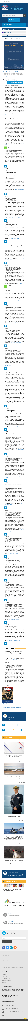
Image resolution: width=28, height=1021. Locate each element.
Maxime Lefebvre (18, 247)
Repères (4, 982)
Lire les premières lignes (13, 163)
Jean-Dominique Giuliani (11, 177)
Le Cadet (17, 372)
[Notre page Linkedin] (11, 947)
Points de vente (5, 963)
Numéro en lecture (8, 29)
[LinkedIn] (16, 80)
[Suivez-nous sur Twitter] (7, 947)
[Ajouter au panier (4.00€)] (5, 166)
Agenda (10, 913)
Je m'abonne (7, 942)
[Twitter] (13, 80)
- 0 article (15, 20)
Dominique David (9, 225)
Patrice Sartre (16, 515)
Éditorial (5, 35)
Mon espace (22, 1)
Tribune (4, 974)
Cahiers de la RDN (6, 978)
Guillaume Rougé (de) (10, 628)
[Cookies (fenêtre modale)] (25, 1018)
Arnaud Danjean (9, 270)
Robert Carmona (18, 563)
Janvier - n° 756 (8, 38)
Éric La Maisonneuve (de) (10, 200)
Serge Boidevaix (9, 667)
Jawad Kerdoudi (18, 606)
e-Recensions (5, 976)
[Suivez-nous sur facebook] (3, 947)
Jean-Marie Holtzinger (15, 351)
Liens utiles (11, 921)
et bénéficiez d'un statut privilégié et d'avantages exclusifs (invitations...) (16, 874)
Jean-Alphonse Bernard (11, 151)
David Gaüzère (9, 489)
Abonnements (5, 958)
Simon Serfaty (14, 308)
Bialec (8, 1020)
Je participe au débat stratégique (14, 714)
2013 (17, 38)
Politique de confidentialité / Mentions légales (12, 967)
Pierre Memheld (14, 331)
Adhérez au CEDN (13, 872)
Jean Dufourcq (14, 85)
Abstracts (7, 32)
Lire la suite (19, 283)
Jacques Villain (15, 460)
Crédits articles (5, 961)
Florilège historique (6, 980)
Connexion (8, 1)
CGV (3, 965)
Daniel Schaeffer (19, 585)
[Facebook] (9, 80)
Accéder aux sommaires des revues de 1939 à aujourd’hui (13, 890)
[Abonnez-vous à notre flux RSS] (15, 947)
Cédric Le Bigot (15, 438)
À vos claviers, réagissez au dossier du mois (14, 718)
